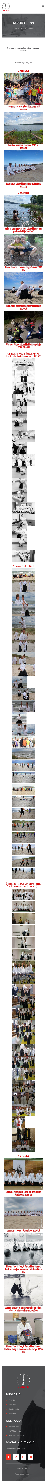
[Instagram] (23, 1457)
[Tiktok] (16, 1457)
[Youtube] (31, 1457)
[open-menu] (42, 6)
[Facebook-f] (8, 1457)
